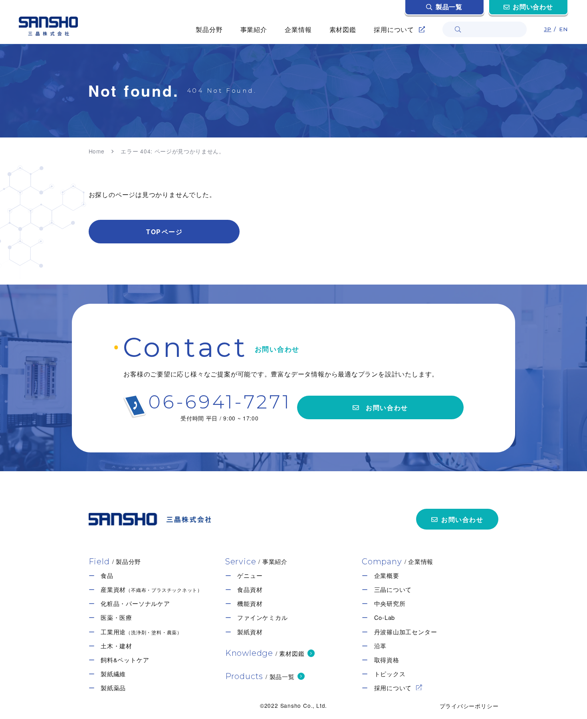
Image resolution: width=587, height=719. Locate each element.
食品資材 (249, 590)
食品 (107, 576)
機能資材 (249, 603)
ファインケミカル (262, 617)
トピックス (390, 674)
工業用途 (141, 632)
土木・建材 (116, 646)
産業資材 (151, 590)
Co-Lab (384, 617)
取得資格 (386, 660)
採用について (393, 688)
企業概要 (386, 576)
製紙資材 (249, 632)
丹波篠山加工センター (405, 632)
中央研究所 (390, 603)
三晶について (393, 590)
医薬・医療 (116, 617)
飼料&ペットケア (125, 660)
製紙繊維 (113, 674)
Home (97, 151)
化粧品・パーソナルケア (135, 603)
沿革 (380, 646)
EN (563, 29)
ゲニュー (249, 576)
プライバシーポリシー (469, 705)
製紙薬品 (113, 688)
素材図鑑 (342, 29)
